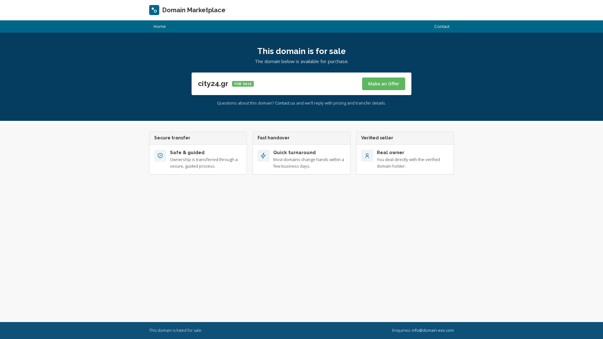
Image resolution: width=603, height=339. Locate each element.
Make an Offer (383, 84)
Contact (441, 26)
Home (160, 26)
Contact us (285, 103)
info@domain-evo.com (433, 330)
